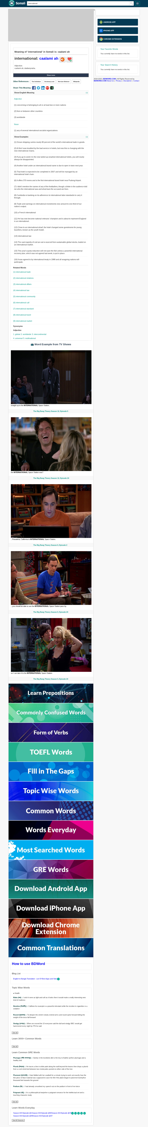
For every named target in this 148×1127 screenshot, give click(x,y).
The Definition (36, 81)
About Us (110, 81)
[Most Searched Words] (51, 859)
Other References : (21, 81)
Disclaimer (127, 81)
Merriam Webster (63, 81)
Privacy (119, 81)
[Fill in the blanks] (51, 781)
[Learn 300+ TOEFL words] (51, 761)
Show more (51, 75)
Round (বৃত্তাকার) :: (20, 1015)
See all (15, 1033)
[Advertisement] (50, 25)
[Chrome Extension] (51, 937)
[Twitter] (39, 89)
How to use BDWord (28, 964)
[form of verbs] (51, 741)
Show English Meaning (51, 93)
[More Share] (52, 89)
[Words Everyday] (51, 839)
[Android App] (51, 898)
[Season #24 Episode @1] (72, 1114)
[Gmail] (48, 89)
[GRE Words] (51, 878)
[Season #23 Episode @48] (81, 1114)
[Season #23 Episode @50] (75, 1114)
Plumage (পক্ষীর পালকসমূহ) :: (23, 1058)
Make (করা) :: (18, 997)
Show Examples (51, 137)
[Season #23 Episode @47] (84, 1114)
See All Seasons (18, 1120)
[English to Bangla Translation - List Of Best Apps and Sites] (58, 980)
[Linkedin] (43, 89)
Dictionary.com (49, 81)
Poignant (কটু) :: (19, 1092)
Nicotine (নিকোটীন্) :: (20, 1006)
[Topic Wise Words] (51, 800)
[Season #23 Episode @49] (78, 1114)
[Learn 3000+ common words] (51, 820)
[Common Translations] (51, 957)
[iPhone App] (51, 918)
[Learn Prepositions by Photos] (51, 702)
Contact (136, 81)
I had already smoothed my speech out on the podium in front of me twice (46, 1086)
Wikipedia (76, 81)
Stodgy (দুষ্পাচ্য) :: (20, 1023)
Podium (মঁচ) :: (19, 1086)
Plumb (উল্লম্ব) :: (19, 1066)
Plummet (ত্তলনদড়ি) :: (21, 1075)
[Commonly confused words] (51, 722)
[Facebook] (34, 89)
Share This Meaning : (22, 88)
